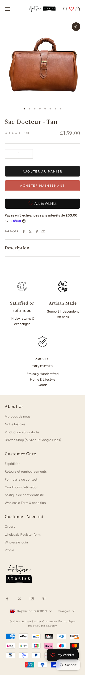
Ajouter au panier (43, 171)
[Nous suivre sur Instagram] (31, 598)
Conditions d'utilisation (21, 487)
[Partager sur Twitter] (30, 231)
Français (64, 611)
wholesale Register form (23, 535)
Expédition (12, 464)
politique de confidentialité (24, 495)
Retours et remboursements (26, 472)
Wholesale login (16, 542)
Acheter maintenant (42, 185)
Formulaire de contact (21, 480)
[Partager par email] (43, 231)
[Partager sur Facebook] (24, 231)
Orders (10, 527)
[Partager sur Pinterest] (37, 231)
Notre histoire (15, 424)
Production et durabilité (22, 432)
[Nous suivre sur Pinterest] (44, 598)
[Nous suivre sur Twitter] (19, 598)
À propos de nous (17, 416)
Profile (9, 550)
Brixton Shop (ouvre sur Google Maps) (33, 440)
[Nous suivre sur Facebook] (7, 598)
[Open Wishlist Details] (71, 9)
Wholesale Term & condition (25, 503)
